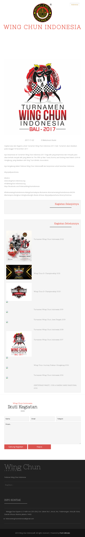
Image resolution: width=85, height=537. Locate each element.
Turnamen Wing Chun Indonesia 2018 (48, 329)
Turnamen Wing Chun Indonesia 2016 (48, 375)
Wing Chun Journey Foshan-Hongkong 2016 (51, 365)
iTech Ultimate (65, 533)
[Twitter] (20, 484)
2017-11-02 (29, 140)
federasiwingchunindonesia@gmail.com (20, 519)
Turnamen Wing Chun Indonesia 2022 (49, 239)
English (65, 5)
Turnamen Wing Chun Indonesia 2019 (48, 309)
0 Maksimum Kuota (48, 140)
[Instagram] (24, 484)
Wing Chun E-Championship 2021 (47, 273)
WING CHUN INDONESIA (42, 28)
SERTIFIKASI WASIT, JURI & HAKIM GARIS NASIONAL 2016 (55, 386)
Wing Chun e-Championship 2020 (47, 291)
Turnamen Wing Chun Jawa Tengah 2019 (50, 319)
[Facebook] (16, 484)
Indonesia (74, 5)
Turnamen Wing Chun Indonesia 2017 (48, 340)
